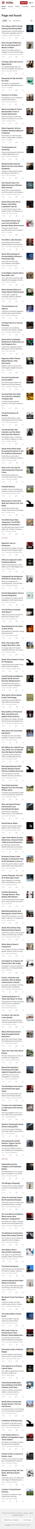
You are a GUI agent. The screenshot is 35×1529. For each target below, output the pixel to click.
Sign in (31, 3)
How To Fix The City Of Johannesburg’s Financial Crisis (12, 470)
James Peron (10, 1375)
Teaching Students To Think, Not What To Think (12, 998)
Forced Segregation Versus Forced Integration (13, 594)
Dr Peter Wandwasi (12, 1079)
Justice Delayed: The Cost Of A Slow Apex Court (12, 877)
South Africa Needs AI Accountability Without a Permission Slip (12, 256)
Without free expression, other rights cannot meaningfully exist (12, 566)
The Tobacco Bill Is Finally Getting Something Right (12, 27)
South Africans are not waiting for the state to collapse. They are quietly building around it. (13, 1270)
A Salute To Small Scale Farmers (11, 1490)
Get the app (27, 1520)
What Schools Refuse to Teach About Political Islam (13, 291)
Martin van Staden (14, 35)
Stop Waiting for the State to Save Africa (12, 627)
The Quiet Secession (10, 1266)
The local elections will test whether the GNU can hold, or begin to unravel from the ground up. (13, 775)
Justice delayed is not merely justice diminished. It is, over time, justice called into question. (13, 881)
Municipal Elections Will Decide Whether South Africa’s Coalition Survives (12, 768)
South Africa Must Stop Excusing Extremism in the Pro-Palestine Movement (12, 451)
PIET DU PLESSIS (11, 175)
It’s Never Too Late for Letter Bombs (10, 1016)
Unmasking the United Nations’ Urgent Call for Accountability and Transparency (11, 1143)
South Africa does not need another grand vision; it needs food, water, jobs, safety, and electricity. (12, 1303)
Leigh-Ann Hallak (12, 619)
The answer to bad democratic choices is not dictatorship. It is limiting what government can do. (12, 1424)
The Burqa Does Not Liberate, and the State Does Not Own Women (11, 432)
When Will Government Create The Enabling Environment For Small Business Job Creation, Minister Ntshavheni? (12, 1040)
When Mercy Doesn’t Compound (10, 945)
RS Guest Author (12, 71)
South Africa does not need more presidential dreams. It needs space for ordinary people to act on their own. (13, 1203)
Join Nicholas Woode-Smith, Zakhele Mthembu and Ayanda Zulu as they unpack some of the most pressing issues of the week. (13, 243)
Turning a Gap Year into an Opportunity (12, 63)
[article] (17, 32)
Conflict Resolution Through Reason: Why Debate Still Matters (11, 894)
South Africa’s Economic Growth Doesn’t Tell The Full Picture (11, 1404)
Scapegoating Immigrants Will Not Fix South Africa (12, 577)
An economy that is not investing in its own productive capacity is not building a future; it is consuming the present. (13, 1410)
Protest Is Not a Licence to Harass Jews (12, 1455)
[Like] (3, 73)
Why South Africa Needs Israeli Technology (12, 696)
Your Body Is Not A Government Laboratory (11, 1251)
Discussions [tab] (16, 21)
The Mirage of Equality (11, 1183)
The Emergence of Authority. (9, 148)
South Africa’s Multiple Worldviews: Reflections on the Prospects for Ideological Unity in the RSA (13, 342)
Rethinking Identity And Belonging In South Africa (12, 912)
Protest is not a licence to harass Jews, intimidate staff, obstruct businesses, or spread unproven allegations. (12, 1460)
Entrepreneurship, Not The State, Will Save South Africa (12, 1473)
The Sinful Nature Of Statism (10, 414)
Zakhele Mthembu (11, 479)
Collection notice (18, 1515)
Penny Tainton (10, 652)
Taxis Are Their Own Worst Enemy (12, 1052)
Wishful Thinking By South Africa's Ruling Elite (12, 1125)
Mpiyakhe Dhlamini (12, 422)
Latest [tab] (5, 21)
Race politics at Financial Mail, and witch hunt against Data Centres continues (12, 714)
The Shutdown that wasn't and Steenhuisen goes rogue (12, 1088)
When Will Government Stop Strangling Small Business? (11, 1034)
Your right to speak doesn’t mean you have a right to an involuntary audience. (13, 1372)
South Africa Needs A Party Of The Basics (13, 661)
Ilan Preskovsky (11, 1117)
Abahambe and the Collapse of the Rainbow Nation (11, 1166)
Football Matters (8, 487)
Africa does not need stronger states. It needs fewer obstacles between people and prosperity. (12, 136)
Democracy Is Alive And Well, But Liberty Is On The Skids (12, 503)
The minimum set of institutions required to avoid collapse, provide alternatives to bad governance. (12, 1239)
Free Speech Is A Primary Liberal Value (12, 1367)
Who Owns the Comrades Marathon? (12, 732)
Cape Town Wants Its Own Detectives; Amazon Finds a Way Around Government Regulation (13, 840)
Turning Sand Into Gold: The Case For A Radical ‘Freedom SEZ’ (11, 396)
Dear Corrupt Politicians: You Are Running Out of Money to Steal (12, 45)
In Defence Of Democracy (12, 1421)
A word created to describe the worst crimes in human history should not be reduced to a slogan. (12, 1355)
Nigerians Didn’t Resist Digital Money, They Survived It (11, 360)
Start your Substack (12, 1520)
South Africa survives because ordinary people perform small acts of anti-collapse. (12, 1021)
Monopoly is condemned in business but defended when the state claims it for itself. (12, 84)
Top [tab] (10, 21)
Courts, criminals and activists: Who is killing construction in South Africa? (11, 980)
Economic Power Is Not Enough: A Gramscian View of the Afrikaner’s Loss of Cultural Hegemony (13, 859)
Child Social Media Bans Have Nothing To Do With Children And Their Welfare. (12, 1385)
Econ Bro (10, 87)
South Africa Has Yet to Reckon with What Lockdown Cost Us (11, 204)
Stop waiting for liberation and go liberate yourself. (13, 632)
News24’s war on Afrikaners (8, 544)
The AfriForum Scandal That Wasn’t (11, 611)
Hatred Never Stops (10, 823)
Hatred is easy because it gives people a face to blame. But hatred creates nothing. (12, 827)
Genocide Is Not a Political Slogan (12, 1350)
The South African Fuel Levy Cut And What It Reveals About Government (13, 223)
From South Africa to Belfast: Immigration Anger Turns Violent (13, 1437)
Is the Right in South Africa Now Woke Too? (13, 274)
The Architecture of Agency (10, 307)
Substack (8, 1525)
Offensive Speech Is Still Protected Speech (12, 561)
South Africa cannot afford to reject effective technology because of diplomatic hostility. (12, 701)
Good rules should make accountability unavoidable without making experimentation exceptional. (13, 262)
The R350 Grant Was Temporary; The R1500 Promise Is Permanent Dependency (11, 522)
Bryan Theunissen (12, 156)
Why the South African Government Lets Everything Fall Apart (11, 806)
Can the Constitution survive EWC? (10, 378)
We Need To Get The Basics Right (13, 1298)
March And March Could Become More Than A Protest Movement (11, 111)
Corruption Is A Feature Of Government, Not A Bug (12, 962)
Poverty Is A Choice (10, 95)
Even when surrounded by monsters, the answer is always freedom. (12, 329)
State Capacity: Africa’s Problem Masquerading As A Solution (12, 130)
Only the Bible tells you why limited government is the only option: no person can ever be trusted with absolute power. (12, 419)
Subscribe (24, 3)
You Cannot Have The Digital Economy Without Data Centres (12, 185)
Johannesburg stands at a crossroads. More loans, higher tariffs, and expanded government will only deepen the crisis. (13, 476)
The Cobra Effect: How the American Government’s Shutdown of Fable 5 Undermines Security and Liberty (13, 1320)
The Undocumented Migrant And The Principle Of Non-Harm (12, 787)
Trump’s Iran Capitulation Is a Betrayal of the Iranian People (12, 1107)
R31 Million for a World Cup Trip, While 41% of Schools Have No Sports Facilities (13, 749)
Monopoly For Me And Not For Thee (12, 79)
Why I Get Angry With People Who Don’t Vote (11, 644)
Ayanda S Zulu (11, 121)
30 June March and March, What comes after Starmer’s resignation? (12, 1216)
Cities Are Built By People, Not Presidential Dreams (12, 1198)
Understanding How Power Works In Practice (12, 1282)
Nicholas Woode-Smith (16, 54)
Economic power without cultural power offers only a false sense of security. (13, 865)
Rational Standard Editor (15, 246)
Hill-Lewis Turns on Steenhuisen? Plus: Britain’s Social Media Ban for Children (12, 1332)
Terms (31, 1513)
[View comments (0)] (9, 73)
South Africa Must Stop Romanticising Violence (11, 929)
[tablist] (11, 21)
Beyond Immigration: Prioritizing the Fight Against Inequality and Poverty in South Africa (11, 1069)
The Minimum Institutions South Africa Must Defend (12, 1234)
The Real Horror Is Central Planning (12, 324)
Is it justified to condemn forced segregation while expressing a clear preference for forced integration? (12, 599)
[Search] (31, 21)
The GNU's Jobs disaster (12, 240)
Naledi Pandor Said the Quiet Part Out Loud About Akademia (12, 166)
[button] (3, 6)
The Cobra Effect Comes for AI (11, 1315)
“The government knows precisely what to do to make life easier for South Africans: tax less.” (12, 229)
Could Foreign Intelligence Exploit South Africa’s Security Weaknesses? (12, 678)
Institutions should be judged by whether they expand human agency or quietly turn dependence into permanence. (12, 312)
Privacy (26, 1513)
